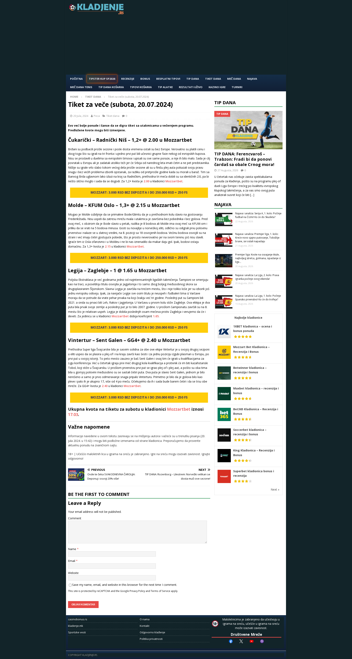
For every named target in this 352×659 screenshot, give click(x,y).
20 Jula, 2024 (80, 116)
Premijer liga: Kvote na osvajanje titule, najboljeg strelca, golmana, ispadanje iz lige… (258, 258)
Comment (74, 518)
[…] (252, 195)
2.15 (108, 246)
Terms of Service (160, 591)
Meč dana (234, 79)
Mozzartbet (174, 181)
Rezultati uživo (190, 87)
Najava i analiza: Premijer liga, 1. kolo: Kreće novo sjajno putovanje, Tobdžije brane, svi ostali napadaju (257, 237)
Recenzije (127, 79)
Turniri (237, 87)
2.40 (105, 386)
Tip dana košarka (111, 87)
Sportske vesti (77, 632)
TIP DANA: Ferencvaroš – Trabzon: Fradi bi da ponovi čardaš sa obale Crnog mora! (244, 159)
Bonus (145, 79)
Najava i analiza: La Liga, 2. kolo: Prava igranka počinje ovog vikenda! (257, 277)
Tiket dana (213, 79)
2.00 (146, 181)
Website (73, 573)
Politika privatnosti (151, 639)
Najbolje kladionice (248, 318)
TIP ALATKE (165, 87)
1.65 (156, 316)
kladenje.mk (75, 626)
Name (72, 549)
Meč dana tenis (81, 87)
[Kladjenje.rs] (97, 13)
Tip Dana (192, 79)
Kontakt (144, 626)
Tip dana (225, 102)
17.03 (73, 414)
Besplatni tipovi (168, 79)
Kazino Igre (217, 87)
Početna (76, 79)
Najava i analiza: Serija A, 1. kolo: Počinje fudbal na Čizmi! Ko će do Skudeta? (258, 215)
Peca (97, 116)
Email (72, 561)
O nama (145, 619)
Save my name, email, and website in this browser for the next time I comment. (124, 585)
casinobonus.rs (77, 619)
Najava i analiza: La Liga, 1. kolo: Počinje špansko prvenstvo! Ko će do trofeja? (258, 297)
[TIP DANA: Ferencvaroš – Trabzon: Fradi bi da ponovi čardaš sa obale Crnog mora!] (248, 130)
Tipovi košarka (141, 87)
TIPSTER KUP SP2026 (102, 79)
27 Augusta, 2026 (228, 170)
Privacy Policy (137, 591)
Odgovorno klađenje (152, 632)
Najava (252, 79)
